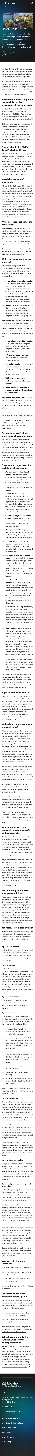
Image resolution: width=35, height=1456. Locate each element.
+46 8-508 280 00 (11, 1407)
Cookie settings (7, 1442)
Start (2, 7)
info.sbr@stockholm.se (15, 659)
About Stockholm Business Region (13, 1423)
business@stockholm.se (12, 1411)
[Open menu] (31, 3)
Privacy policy (6, 1432)
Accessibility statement (9, 1437)
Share (9, 54)
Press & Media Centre (9, 1428)
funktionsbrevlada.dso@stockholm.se (14, 174)
